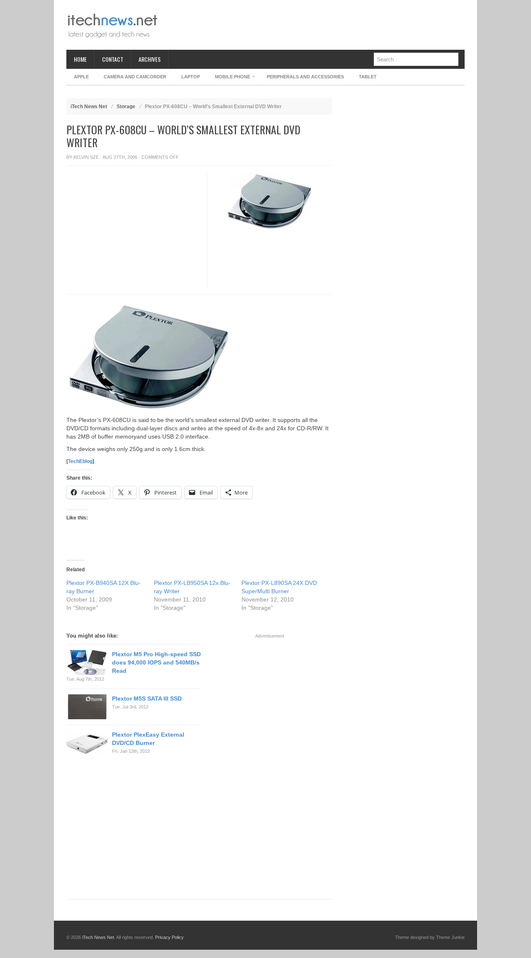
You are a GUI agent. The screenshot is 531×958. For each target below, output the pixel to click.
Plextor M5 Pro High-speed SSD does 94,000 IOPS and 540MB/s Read (156, 662)
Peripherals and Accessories (305, 76)
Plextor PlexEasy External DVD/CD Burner (148, 738)
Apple (81, 76)
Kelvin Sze (86, 157)
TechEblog (80, 461)
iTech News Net (89, 106)
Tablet (368, 76)
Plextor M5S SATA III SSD (147, 698)
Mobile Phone (228, 78)
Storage (126, 106)
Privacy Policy (169, 937)
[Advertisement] (314, 25)
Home (80, 59)
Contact (112, 59)
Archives (150, 59)
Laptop (190, 76)
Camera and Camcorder (135, 76)
